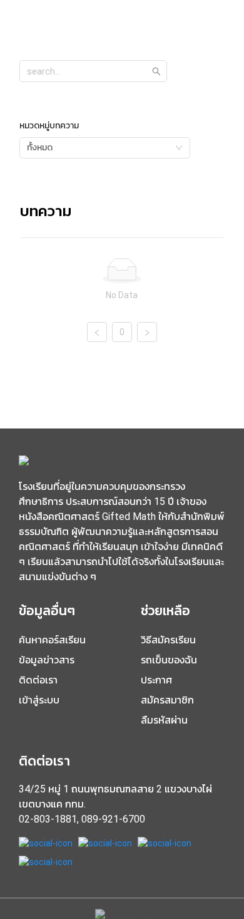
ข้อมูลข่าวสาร (46, 660)
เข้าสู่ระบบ (39, 700)
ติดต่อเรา (38, 680)
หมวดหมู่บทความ (49, 125)
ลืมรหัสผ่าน (164, 720)
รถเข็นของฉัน (169, 660)
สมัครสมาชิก (167, 700)
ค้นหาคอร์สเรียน (52, 640)
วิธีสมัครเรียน (168, 640)
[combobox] (105, 148)
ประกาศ (156, 680)
